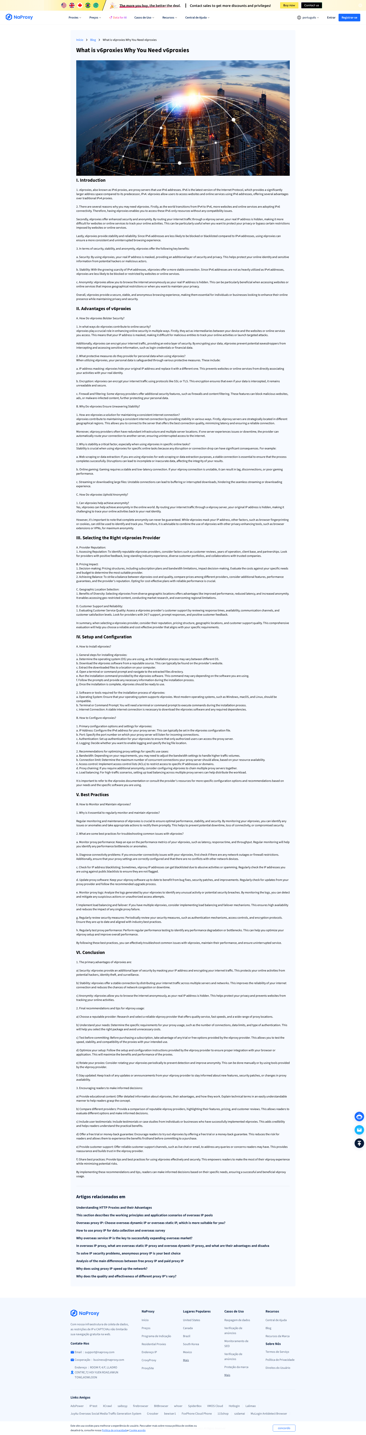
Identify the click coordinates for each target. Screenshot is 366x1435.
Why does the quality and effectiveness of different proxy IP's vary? (126, 1276)
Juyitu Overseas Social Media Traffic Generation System (106, 1414)
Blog (93, 40)
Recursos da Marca (278, 1336)
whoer (178, 1406)
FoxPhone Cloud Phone (197, 1414)
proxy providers (128, 394)
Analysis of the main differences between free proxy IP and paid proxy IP (130, 1261)
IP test (93, 1406)
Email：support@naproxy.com (94, 1352)
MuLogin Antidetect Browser (269, 1414)
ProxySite (148, 1368)
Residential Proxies (154, 1344)
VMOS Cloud (215, 1406)
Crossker (152, 1414)
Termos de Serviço (277, 1352)
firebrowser (140, 1406)
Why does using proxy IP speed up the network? (111, 1269)
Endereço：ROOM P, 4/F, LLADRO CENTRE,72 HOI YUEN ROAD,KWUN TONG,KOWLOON (96, 1372)
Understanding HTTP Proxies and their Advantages (114, 1207)
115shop (223, 1414)
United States (191, 1320)
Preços (146, 1328)
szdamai (239, 1414)
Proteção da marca (236, 1367)
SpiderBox (194, 1406)
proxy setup (86, 934)
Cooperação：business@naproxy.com (99, 1360)
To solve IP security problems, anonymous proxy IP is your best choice (128, 1253)
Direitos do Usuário (278, 1368)
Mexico (187, 1352)
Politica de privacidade (114, 1430)
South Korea (191, 1344)
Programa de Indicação (156, 1336)
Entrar (331, 17)
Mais (186, 1360)
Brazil (186, 1336)
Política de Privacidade (280, 1360)
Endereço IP (149, 1352)
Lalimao (251, 1406)
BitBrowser (161, 1406)
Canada (188, 1328)
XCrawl (107, 1406)
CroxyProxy (149, 1360)
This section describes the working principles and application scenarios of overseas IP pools (144, 1215)
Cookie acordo (137, 1430)
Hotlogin (234, 1406)
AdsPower (77, 1406)
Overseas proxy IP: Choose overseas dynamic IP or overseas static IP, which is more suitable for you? (150, 1223)
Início (79, 40)
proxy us (133, 1008)
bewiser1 (170, 1414)
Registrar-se (349, 17)
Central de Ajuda (276, 1320)
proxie (86, 190)
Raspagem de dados (237, 1320)
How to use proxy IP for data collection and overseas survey (120, 1230)
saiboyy (122, 1406)
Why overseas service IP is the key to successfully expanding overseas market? (134, 1238)
